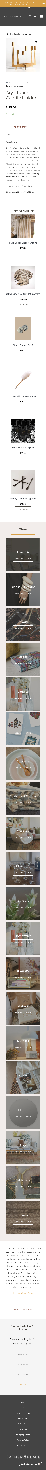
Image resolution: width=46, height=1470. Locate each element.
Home (23, 1402)
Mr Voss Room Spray (23, 447)
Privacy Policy (23, 1445)
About (23, 1408)
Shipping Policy (23, 1435)
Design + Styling (23, 1413)
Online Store (23, 1424)
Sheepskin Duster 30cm (23, 396)
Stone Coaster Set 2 (23, 345)
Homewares (26, 34)
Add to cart (20, 127)
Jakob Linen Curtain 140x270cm (23, 294)
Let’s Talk (23, 1429)
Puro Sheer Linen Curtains (23, 243)
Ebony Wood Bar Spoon (23, 498)
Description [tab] (11, 142)
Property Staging (23, 1418)
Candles (17, 34)
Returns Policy (23, 1440)
